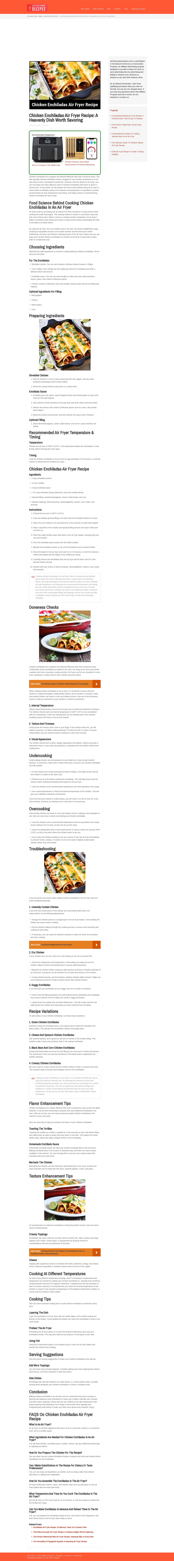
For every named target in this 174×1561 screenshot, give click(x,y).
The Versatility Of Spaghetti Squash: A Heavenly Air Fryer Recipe (60, 1541)
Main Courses (98, 9)
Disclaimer (59, 1555)
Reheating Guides (138, 9)
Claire (46, 125)
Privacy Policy (77, 1555)
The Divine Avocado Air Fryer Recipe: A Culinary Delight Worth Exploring (63, 1532)
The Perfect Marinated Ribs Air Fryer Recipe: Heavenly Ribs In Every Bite (63, 1537)
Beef (109, 9)
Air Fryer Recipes (51, 16)
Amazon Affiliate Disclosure (45, 1555)
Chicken (117, 9)
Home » (41, 16)
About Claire (31, 1555)
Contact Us (67, 1555)
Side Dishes (85, 9)
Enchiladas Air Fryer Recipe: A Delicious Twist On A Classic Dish (60, 1527)
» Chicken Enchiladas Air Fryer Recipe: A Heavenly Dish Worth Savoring (87, 16)
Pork (126, 9)
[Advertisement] (87, 38)
